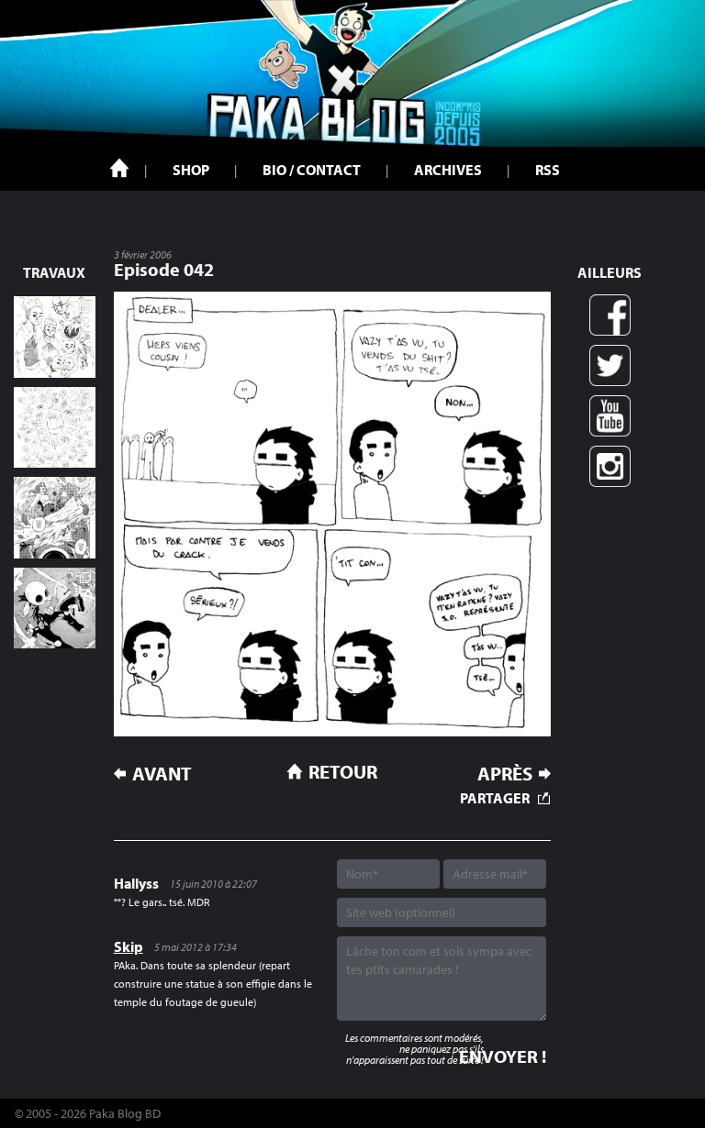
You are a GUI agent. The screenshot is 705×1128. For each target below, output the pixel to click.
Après (504, 773)
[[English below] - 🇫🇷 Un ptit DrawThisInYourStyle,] (54, 608)
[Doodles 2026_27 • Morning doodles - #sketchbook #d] (54, 337)
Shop (191, 169)
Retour (342, 771)
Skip (128, 946)
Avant (162, 773)
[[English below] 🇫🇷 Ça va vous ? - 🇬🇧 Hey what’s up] (54, 428)
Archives (448, 169)
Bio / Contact (312, 169)
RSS (547, 169)
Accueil (119, 168)
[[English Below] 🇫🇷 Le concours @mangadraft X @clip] (54, 517)
